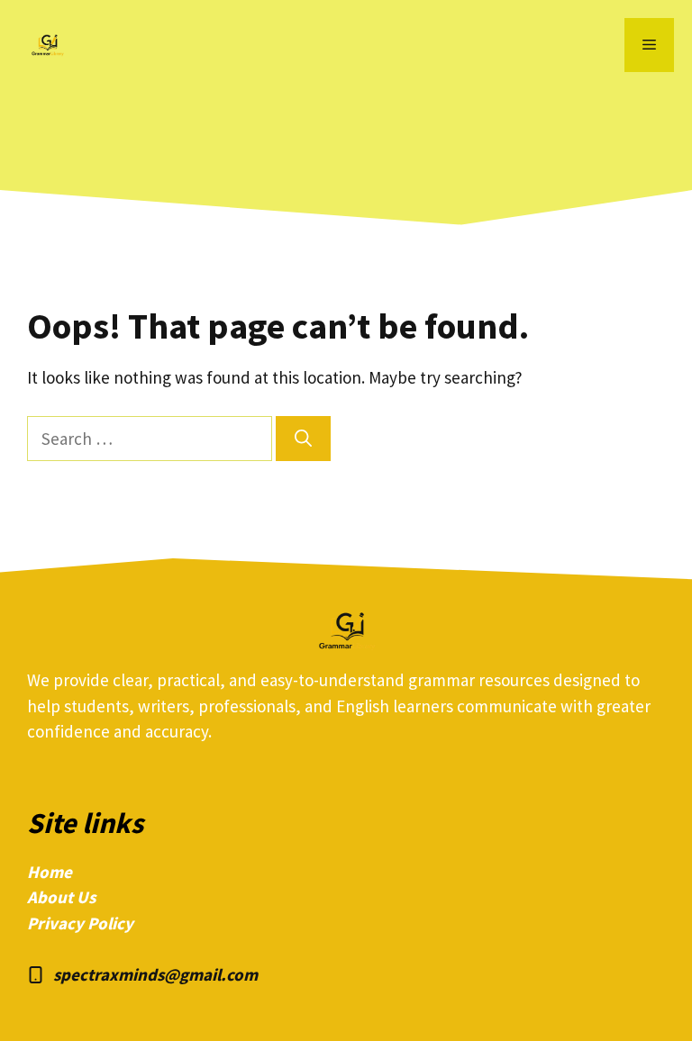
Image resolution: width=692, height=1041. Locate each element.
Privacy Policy (80, 923)
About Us (61, 897)
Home (49, 872)
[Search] (303, 439)
